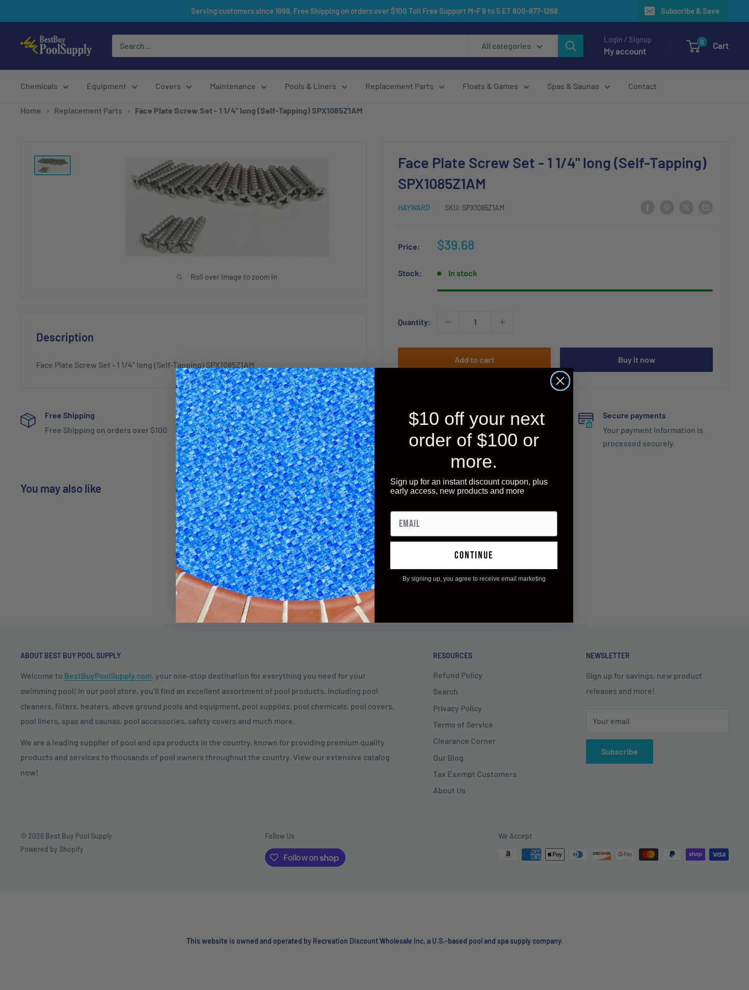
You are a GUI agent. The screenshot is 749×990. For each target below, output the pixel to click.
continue (473, 555)
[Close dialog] (560, 381)
